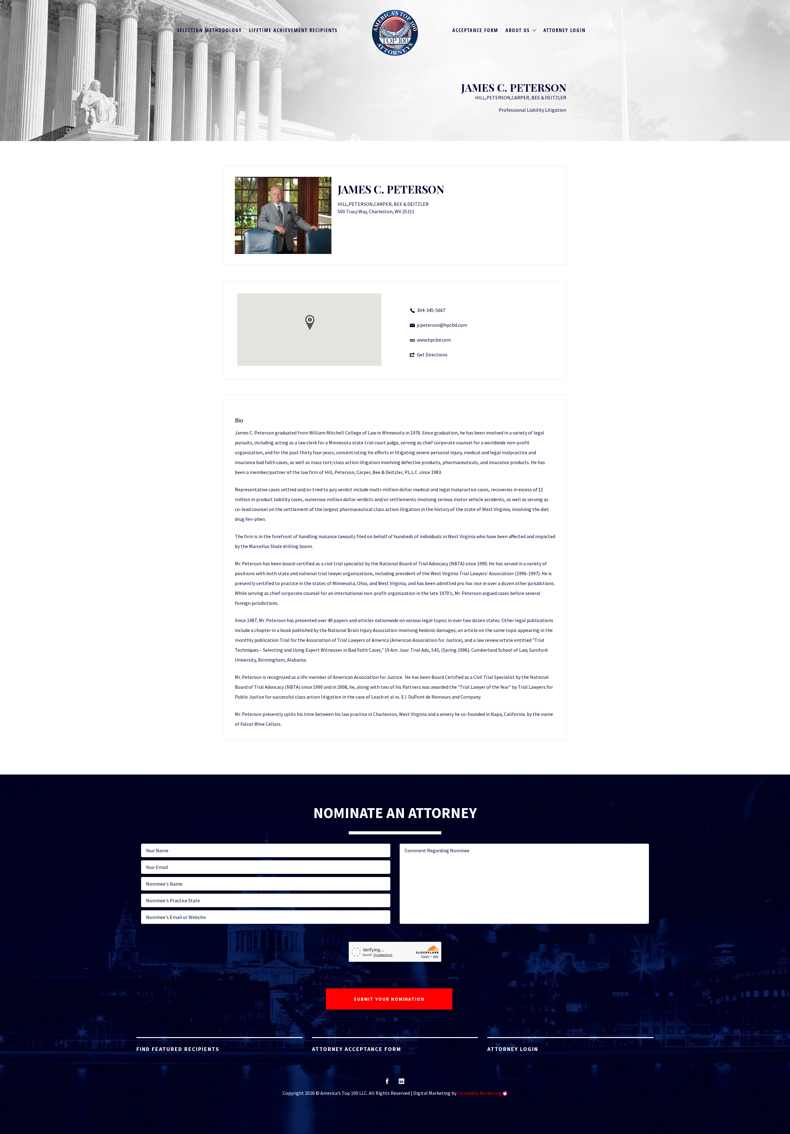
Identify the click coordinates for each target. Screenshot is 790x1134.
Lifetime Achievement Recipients (293, 30)
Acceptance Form (475, 30)
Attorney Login (564, 30)
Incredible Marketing (479, 1093)
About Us (517, 30)
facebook (387, 1083)
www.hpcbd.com (434, 340)
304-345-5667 (431, 310)
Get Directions (432, 354)
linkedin (401, 1083)
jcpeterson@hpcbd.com (442, 325)
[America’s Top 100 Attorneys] (395, 33)
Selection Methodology (209, 30)
